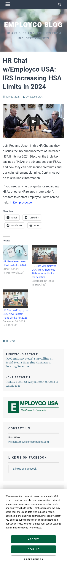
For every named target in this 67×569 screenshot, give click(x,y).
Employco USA (33, 96)
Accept (33, 539)
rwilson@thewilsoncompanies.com (28, 441)
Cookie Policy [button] (16, 523)
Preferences (33, 559)
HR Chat (10, 340)
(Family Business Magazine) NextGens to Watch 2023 (32, 381)
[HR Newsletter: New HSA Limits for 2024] (15, 252)
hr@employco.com (22, 202)
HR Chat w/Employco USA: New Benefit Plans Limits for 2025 (15, 314)
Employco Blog (33, 25)
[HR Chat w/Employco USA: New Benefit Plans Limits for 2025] (15, 298)
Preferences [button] (35, 527)
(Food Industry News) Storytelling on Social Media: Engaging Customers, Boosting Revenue (29, 360)
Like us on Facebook (27, 457)
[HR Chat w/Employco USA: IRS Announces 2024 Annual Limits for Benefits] (44, 254)
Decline (33, 549)
